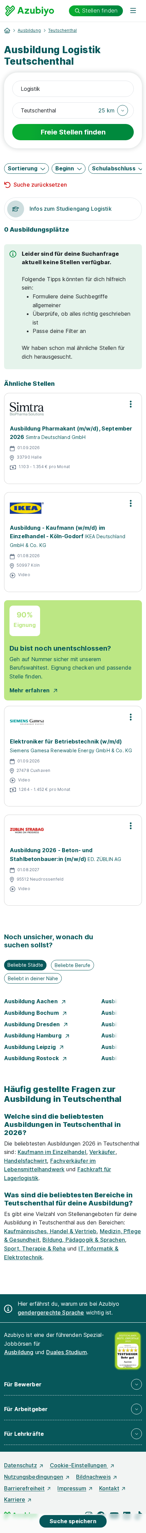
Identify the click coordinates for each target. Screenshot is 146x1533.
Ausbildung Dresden (32, 1024)
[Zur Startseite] (29, 10)
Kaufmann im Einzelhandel (52, 1152)
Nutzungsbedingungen (33, 1476)
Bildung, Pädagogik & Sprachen (83, 1239)
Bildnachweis (93, 1476)
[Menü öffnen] (133, 11)
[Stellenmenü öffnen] (131, 404)
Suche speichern (73, 1521)
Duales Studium (66, 1352)
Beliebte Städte (25, 965)
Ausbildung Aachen (31, 1001)
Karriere (14, 1499)
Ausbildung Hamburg (33, 1035)
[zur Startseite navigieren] (7, 30)
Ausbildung (29, 30)
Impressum (71, 1488)
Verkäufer (102, 1152)
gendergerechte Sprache (51, 1312)
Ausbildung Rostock (32, 1058)
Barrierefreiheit (24, 1488)
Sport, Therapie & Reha (35, 1248)
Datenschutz (20, 1465)
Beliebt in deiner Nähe (33, 978)
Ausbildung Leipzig (30, 1047)
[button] (113, 110)
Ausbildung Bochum (32, 1012)
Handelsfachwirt (25, 1160)
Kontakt (109, 1488)
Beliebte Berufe (72, 965)
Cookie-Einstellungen (79, 1465)
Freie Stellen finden (73, 132)
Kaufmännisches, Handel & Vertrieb (50, 1231)
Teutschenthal (62, 30)
